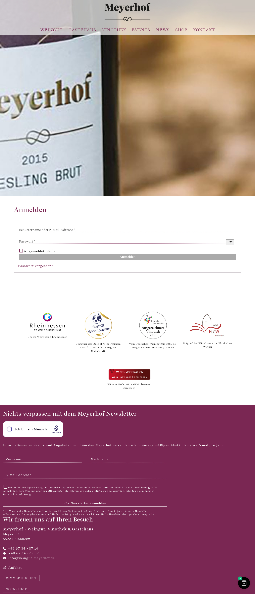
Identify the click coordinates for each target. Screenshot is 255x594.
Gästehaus (82, 29)
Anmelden (128, 257)
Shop (181, 29)
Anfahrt (15, 567)
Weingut (51, 29)
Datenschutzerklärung (17, 494)
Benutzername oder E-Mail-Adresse (47, 229)
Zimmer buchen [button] (21, 578)
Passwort (27, 241)
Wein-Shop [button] (16, 589)
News (163, 29)
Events (141, 29)
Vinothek (114, 29)
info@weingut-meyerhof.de (31, 558)
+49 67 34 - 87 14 (23, 548)
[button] (244, 583)
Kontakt (204, 29)
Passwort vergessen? (35, 266)
